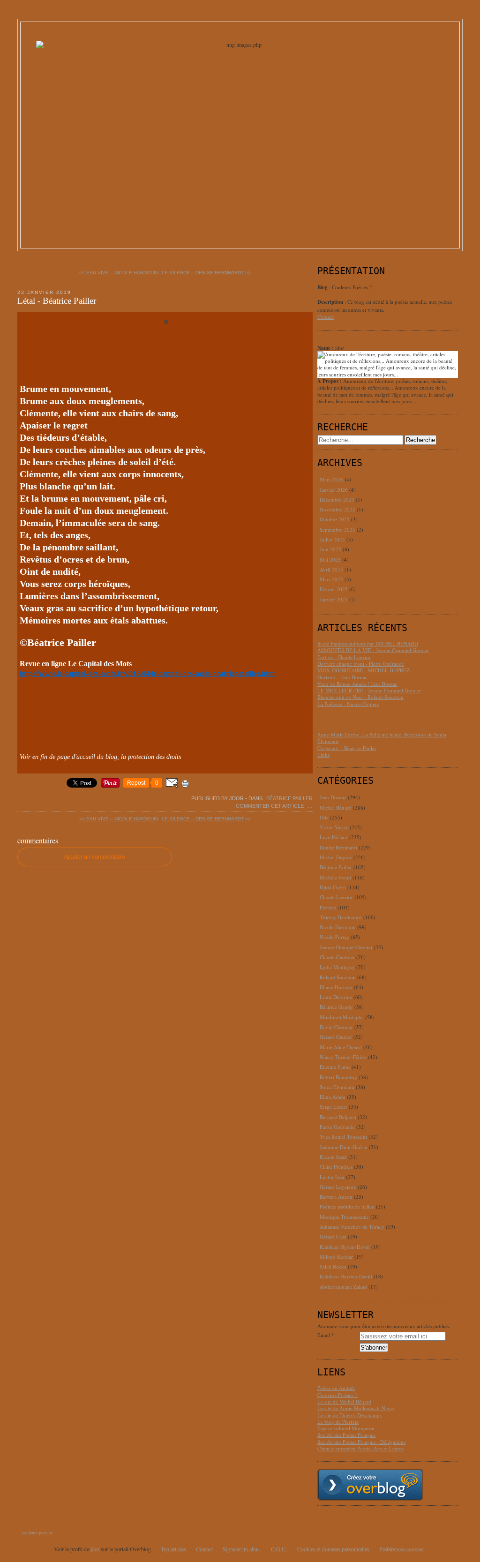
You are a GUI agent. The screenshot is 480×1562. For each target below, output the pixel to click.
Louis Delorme (336, 996)
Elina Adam (332, 1096)
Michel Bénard (336, 807)
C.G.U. (279, 1549)
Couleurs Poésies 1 (337, 1394)
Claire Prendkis (336, 1166)
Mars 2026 (332, 479)
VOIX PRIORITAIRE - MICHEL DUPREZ (363, 670)
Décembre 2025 (338, 499)
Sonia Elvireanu (337, 1086)
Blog (322, 287)
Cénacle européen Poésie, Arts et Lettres (360, 1448)
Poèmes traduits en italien (347, 1206)
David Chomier (336, 1026)
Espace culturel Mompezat (346, 1428)
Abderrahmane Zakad (343, 1286)
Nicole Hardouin (338, 927)
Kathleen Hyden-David (345, 1246)
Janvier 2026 (334, 489)
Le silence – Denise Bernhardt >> (206, 272)
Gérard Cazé (333, 1236)
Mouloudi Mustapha (342, 1017)
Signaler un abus (242, 1549)
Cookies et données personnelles (333, 1549)
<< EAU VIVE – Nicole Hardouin (118, 272)
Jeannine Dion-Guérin (344, 1146)
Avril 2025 (332, 569)
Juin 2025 (331, 549)
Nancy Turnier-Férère (343, 1056)
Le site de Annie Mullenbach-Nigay (356, 1408)
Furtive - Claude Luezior (344, 657)
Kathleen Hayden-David (346, 1276)
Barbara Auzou (336, 1196)
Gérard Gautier (336, 1036)
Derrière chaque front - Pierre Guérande (360, 663)
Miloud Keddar (336, 1256)
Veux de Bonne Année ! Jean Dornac (357, 683)
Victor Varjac (334, 827)
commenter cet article (270, 806)
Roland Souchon (338, 977)
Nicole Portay (334, 936)
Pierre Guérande (337, 1126)
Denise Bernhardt (338, 847)
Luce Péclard (334, 837)
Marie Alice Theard (341, 1047)
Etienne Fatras (335, 1066)
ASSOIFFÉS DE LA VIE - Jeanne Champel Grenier (373, 649)
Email (323, 1335)
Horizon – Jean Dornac (342, 677)
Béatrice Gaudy (336, 1006)
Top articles (173, 1549)
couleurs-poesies (37, 1532)
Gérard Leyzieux (338, 1186)
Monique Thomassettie (344, 1216)
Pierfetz (328, 907)
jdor (94, 1549)
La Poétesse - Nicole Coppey (348, 703)
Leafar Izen (332, 1176)
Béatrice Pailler (289, 798)
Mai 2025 (331, 559)
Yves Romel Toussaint (343, 1136)
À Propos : (330, 381)
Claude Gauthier (337, 957)
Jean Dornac (333, 797)
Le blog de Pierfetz (338, 1421)
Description (331, 302)
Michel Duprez (336, 857)
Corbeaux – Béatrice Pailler (346, 747)
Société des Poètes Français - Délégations (361, 1441)
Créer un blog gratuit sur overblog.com (370, 1485)
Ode (324, 817)
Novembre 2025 (338, 509)
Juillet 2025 (333, 539)
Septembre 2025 (338, 529)
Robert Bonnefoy (338, 1077)
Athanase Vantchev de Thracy (352, 1226)
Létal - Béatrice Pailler (56, 301)
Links (323, 754)
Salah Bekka (333, 1266)
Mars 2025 (332, 579)
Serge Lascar (333, 1106)
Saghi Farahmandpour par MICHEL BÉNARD (367, 643)
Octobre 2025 (335, 519)
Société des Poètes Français (346, 1434)
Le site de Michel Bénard (344, 1401)
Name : (326, 348)
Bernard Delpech (338, 1116)
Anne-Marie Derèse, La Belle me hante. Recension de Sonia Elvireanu (381, 737)
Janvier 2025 (334, 599)
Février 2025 (334, 589)
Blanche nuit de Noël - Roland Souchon (360, 696)
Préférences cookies (401, 1549)
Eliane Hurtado (336, 987)
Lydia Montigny (337, 966)
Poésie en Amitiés (336, 1387)
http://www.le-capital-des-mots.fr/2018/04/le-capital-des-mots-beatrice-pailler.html (148, 673)
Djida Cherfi (333, 887)
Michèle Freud (335, 877)
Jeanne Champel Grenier (346, 947)
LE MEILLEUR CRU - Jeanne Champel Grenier (369, 690)
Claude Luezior (336, 897)
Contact (325, 316)
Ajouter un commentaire (94, 857)
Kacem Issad (333, 1156)
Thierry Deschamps (341, 917)
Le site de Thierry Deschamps (349, 1415)
